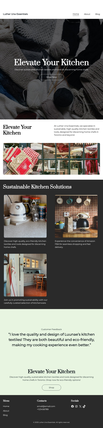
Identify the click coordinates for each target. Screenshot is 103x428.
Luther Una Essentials (15, 14)
